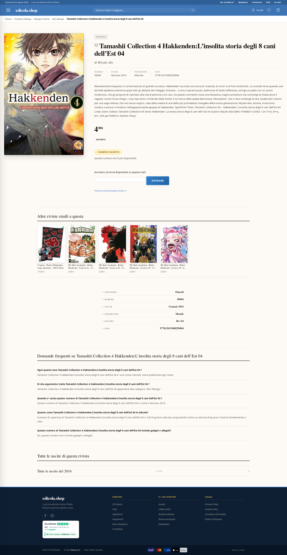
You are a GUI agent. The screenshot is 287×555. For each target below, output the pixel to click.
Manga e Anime (41, 19)
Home (8, 19)
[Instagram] (52, 515)
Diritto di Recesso (213, 519)
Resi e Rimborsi (119, 524)
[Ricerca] (192, 10)
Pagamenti (117, 519)
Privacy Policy (211, 504)
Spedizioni (243, 2)
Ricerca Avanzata (167, 519)
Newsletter (164, 524)
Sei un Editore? (227, 2)
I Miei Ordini (165, 509)
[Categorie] (8, 10)
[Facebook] (45, 515)
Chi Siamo (117, 504)
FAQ (268, 2)
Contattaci (257, 2)
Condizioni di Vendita (215, 514)
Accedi (277, 2)
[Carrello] (278, 10)
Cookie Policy (211, 509)
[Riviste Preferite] (268, 10)
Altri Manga (58, 19)
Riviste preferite (166, 514)
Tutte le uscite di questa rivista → (110, 190)
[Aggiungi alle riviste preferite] (96, 45)
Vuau (242, 550)
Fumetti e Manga (22, 19)
